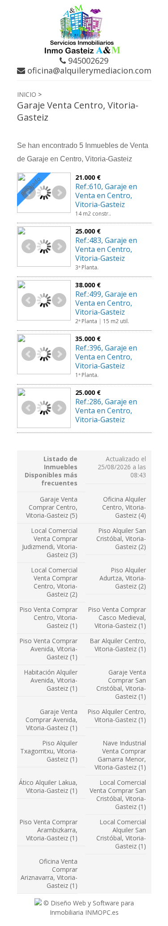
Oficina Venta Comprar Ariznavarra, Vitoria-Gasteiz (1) (49, 873)
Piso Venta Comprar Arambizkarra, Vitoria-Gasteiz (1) (48, 830)
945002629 (87, 60)
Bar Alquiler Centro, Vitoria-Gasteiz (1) (118, 644)
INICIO (26, 94)
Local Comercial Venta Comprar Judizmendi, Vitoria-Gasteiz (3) (50, 542)
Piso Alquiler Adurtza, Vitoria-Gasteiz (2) (122, 578)
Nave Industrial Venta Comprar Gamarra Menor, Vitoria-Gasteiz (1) (120, 755)
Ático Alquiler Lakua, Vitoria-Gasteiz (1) (48, 786)
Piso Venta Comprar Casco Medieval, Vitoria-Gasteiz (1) (117, 617)
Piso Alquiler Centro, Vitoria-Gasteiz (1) (116, 715)
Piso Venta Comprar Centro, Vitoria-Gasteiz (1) (48, 617)
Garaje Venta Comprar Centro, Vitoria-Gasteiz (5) (52, 507)
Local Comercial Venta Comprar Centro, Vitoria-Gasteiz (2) (54, 582)
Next (59, 193)
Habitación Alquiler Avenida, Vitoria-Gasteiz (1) (51, 680)
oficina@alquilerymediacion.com (88, 70)
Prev (29, 193)
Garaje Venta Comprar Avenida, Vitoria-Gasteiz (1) (52, 719)
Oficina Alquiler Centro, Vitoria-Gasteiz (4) (124, 507)
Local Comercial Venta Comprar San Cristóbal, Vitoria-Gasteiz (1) (118, 794)
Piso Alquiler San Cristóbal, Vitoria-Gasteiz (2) (121, 538)
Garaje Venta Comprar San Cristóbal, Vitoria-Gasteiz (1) (121, 684)
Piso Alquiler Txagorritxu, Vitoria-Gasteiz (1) (49, 751)
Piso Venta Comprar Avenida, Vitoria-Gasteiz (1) (48, 648)
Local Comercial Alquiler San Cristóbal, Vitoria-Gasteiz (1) (121, 834)
